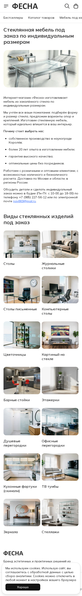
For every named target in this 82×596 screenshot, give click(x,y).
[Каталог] (6, 6)
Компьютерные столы (55, 311)
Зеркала (10, 532)
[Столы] (21, 244)
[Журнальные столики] (60, 244)
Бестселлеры (13, 18)
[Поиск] (67, 6)
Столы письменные (20, 309)
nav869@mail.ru (24, 201)
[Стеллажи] (60, 512)
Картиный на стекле (53, 356)
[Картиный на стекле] (60, 335)
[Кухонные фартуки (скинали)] (21, 467)
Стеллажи (50, 532)
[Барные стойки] (21, 380)
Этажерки (50, 400)
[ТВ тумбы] (60, 467)
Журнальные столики (53, 265)
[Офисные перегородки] (60, 421)
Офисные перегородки (53, 443)
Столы (8, 263)
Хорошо (23, 587)
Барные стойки (16, 400)
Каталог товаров (41, 18)
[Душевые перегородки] (21, 421)
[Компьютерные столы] (60, 289)
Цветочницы (14, 354)
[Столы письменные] (21, 289)
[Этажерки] (60, 380)
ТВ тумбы (50, 486)
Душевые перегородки (14, 443)
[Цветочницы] (21, 335)
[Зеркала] (21, 512)
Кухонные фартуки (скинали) (20, 488)
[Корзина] (76, 6)
